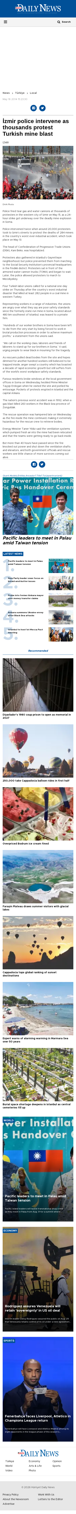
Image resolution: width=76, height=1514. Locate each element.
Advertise (8, 1504)
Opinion (57, 1461)
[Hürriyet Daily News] (38, 8)
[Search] (58, 21)
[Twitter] (42, 108)
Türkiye (20, 93)
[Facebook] (33, 108)
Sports (56, 1466)
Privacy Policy (11, 1494)
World (8, 1466)
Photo (32, 1470)
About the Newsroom (16, 1499)
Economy (34, 1461)
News (6, 93)
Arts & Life (35, 1466)
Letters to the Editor (50, 1499)
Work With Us (46, 1494)
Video (9, 1470)
